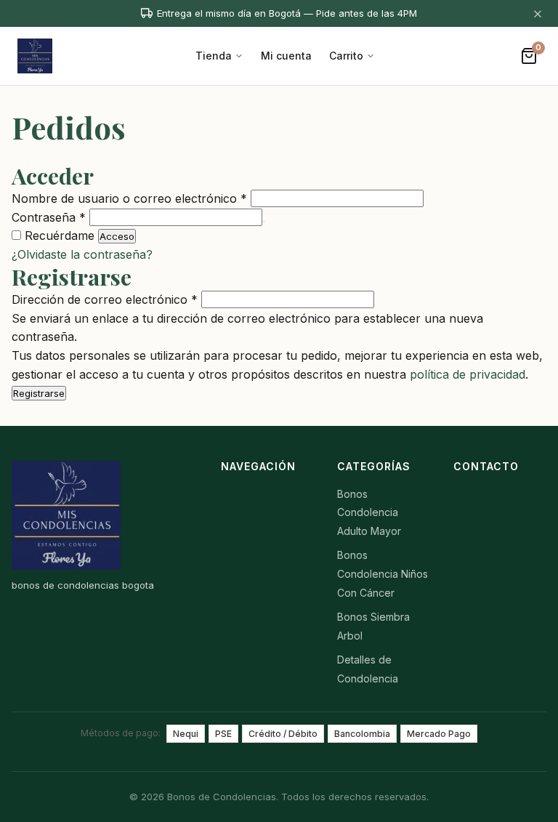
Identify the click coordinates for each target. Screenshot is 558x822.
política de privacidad (467, 374)
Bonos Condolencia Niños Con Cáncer (382, 573)
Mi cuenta (286, 55)
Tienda (213, 55)
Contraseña (49, 217)
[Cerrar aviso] (537, 13)
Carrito (346, 55)
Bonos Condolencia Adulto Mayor (369, 512)
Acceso (117, 236)
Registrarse (39, 393)
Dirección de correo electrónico (105, 299)
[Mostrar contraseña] (263, 221)
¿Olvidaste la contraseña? (82, 254)
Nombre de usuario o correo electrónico (129, 198)
